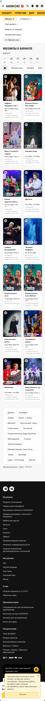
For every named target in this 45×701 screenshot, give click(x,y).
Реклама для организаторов (15, 618)
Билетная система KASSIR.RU (15, 614)
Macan (5, 579)
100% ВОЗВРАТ (9, 634)
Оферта (6, 537)
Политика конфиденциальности (16, 545)
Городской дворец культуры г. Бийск (31, 304)
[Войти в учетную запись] (42, 6)
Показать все (16, 68)
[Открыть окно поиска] (28, 6)
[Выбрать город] (32, 6)
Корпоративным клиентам (14, 642)
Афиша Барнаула (10, 467)
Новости (6, 533)
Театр (21, 467)
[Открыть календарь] (5, 68)
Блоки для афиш (10, 622)
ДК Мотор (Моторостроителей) (12, 302)
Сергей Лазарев (10, 567)
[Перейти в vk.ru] (11, 488)
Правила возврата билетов (14, 541)
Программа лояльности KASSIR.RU (18, 510)
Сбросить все (13, 40)
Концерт (7, 13)
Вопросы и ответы (10, 646)
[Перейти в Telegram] (5, 488)
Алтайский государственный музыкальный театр (11, 115)
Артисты (6, 525)
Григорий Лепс (9, 575)
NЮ (4, 563)
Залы (5, 529)
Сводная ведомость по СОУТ (15, 591)
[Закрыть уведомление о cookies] (38, 676)
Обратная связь (9, 595)
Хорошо (22, 694)
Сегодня (30, 68)
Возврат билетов (10, 638)
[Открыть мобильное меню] (3, 6)
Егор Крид (7, 571)
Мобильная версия (11, 521)
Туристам (20, 13)
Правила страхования (12, 502)
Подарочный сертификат (13, 506)
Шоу (31, 13)
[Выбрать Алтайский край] (37, 6)
